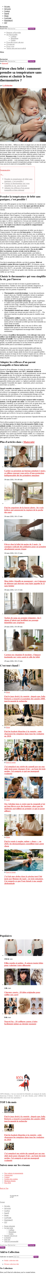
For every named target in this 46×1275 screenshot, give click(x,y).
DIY (5, 23)
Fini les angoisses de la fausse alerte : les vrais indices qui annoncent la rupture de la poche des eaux (24, 509)
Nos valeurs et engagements (13, 1173)
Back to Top (4, 1188)
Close (2, 1247)
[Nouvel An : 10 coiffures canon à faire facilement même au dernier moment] (25, 1006)
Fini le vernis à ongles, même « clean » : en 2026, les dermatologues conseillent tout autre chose (24, 843)
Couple (7, 11)
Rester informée (13, 33)
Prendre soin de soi (15, 42)
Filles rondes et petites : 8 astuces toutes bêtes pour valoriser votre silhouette (23, 964)
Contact (7, 1177)
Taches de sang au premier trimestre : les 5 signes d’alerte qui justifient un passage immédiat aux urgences (22, 620)
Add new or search (6, 1257)
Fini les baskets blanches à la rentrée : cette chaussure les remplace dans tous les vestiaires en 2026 (24, 733)
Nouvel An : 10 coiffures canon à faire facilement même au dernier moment (20, 1022)
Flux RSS (7, 1183)
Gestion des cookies (11, 1179)
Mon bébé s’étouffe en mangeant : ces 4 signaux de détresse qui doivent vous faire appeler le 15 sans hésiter (25, 583)
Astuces (7, 9)
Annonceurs (8, 1175)
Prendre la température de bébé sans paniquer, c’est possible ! (18, 180)
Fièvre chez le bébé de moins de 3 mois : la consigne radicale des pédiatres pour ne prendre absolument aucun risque (25, 546)
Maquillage (14, 38)
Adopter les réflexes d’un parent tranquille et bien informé (16, 189)
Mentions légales (10, 1181)
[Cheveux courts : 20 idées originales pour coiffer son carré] (25, 977)
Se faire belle (11, 35)
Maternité (8, 20)
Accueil (7, 6)
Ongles (13, 40)
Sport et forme (11, 762)
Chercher (31, 29)
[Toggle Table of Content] (1, 175)
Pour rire (10, 46)
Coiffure (7, 18)
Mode (6, 16)
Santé (6, 13)
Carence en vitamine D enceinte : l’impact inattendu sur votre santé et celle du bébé (22, 656)
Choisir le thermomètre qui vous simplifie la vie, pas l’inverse (17, 184)
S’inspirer (10, 44)
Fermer (2, 1202)
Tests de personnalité (16, 48)
